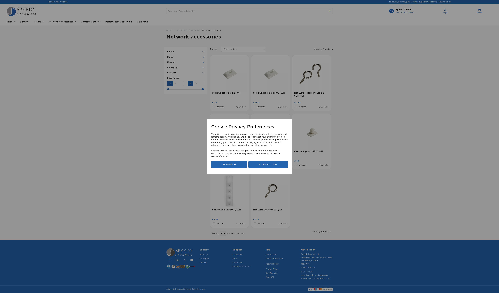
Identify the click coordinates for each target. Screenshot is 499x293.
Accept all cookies (268, 164)
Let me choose (229, 164)
